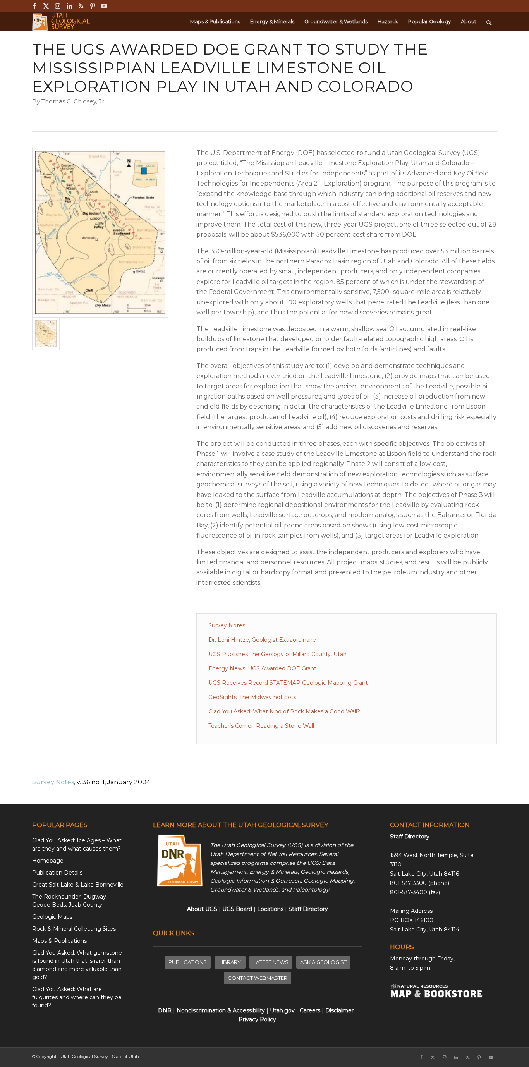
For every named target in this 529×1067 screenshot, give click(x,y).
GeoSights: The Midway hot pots (252, 697)
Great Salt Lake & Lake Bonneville (78, 884)
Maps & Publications (59, 940)
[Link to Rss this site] (80, 6)
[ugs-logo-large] (61, 21)
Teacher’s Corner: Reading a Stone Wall (261, 725)
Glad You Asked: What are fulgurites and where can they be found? (77, 997)
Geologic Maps (52, 916)
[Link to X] (46, 6)
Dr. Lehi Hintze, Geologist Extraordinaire (262, 639)
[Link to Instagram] (57, 6)
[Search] (488, 21)
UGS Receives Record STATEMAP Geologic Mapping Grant (288, 682)
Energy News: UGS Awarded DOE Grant (262, 668)
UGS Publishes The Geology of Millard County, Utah (277, 654)
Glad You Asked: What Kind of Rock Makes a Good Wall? (284, 711)
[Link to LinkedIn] (69, 6)
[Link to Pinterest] (92, 6)
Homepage (48, 860)
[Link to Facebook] (34, 6)
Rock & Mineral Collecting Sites (74, 928)
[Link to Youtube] (104, 6)
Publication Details (57, 872)
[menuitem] (215, 21)
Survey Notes (226, 625)
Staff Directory (409, 836)
